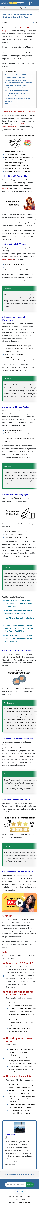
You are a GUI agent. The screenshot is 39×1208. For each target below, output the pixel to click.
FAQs (7, 104)
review (5, 188)
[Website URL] (6, 1137)
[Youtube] (19, 1191)
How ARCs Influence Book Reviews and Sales (19, 619)
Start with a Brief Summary (17, 80)
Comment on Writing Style (17, 88)
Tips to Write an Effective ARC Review (17, 75)
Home (6, 8)
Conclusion (8, 101)
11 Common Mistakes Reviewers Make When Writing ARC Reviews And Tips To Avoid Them (19, 628)
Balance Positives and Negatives (18, 93)
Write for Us (29, 1196)
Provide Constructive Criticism (18, 90)
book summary (8, 259)
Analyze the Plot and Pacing (17, 85)
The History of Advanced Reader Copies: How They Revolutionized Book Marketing (19, 638)
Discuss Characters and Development (20, 83)
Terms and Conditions (12, 1196)
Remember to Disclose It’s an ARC (19, 98)
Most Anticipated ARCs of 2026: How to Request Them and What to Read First (18, 603)
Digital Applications (24, 1202)
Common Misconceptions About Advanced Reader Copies (18, 612)
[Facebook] (17, 1191)
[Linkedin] (22, 1191)
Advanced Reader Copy (16, 8)
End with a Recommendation (17, 96)
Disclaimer (22, 1196)
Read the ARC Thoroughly (16, 77)
